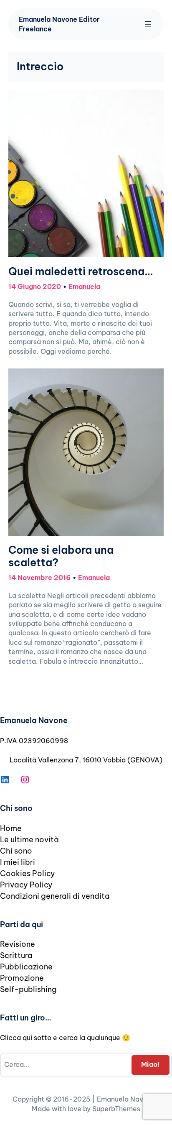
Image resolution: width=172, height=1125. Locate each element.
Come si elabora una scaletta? (61, 556)
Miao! (150, 1064)
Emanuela (84, 286)
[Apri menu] (148, 24)
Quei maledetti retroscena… (80, 272)
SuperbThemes (116, 1109)
